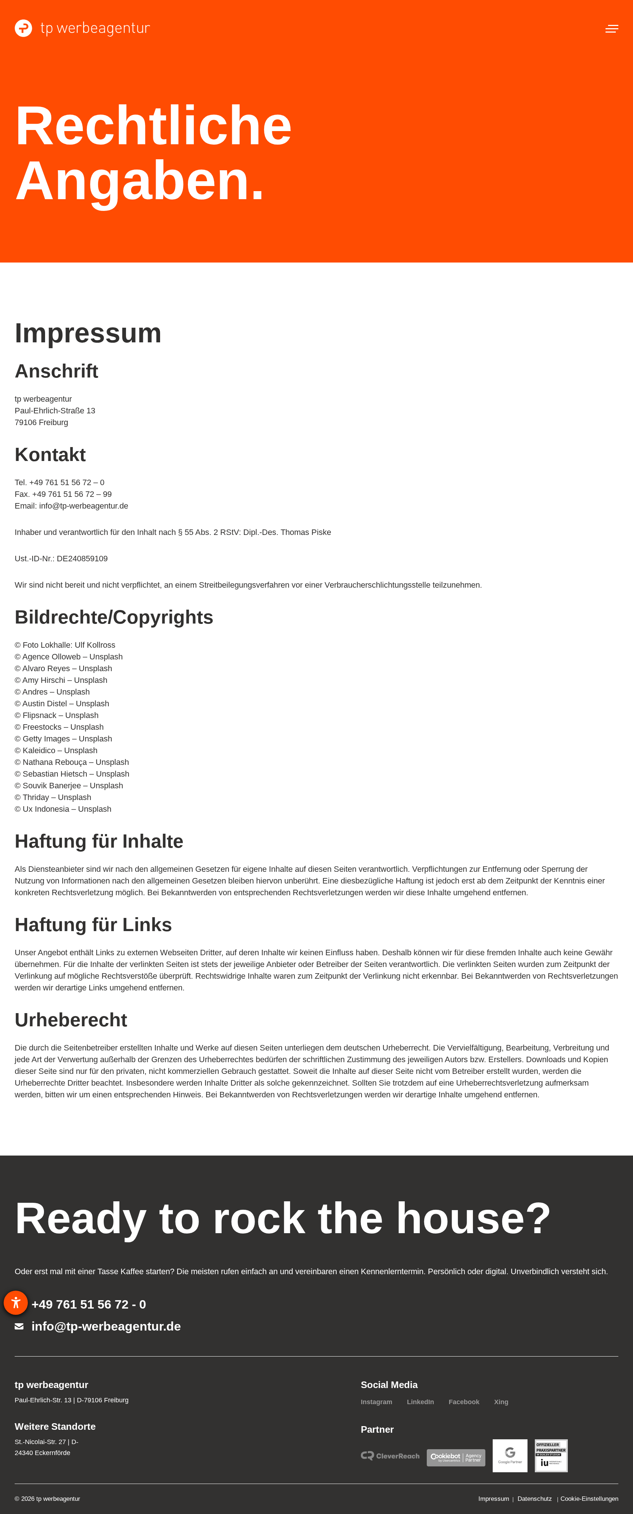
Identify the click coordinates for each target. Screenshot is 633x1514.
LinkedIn (420, 1402)
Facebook (464, 1402)
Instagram (376, 1402)
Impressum (493, 1498)
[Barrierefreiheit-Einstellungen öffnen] (16, 1303)
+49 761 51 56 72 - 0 (84, 1304)
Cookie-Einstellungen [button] (589, 1498)
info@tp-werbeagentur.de (106, 1326)
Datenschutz (536, 1498)
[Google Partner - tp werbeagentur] (510, 1455)
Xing (501, 1402)
